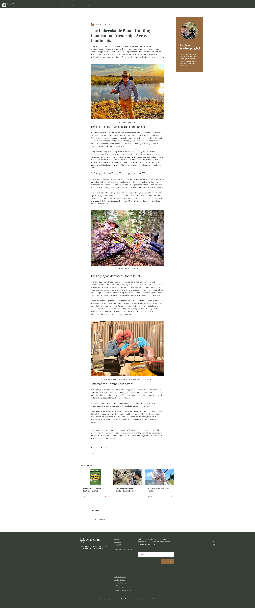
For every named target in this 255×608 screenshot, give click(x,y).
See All (172, 465)
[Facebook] (214, 541)
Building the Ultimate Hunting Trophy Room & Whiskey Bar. (126, 489)
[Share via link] (106, 448)
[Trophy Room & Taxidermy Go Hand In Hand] (127, 477)
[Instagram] (214, 545)
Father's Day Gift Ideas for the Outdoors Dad (93, 489)
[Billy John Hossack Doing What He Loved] (159, 477)
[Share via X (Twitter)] (96, 448)
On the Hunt (93, 539)
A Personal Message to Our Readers (159, 489)
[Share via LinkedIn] (101, 448)
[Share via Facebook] (92, 448)
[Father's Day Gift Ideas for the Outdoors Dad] (95, 477)
